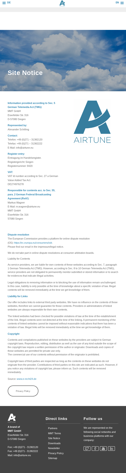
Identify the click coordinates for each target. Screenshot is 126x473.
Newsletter (54, 448)
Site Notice (54, 438)
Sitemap (52, 458)
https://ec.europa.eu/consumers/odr (33, 242)
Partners (52, 428)
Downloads (54, 443)
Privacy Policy (56, 453)
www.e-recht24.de (26, 379)
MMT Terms (54, 433)
